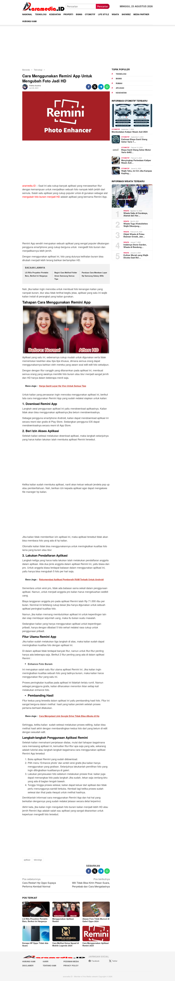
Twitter (114, 961)
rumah (119, 83)
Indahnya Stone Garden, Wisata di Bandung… (135, 245)
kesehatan (121, 92)
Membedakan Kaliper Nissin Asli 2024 (130, 131)
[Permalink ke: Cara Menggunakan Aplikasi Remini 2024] (96, 933)
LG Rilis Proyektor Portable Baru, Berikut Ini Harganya (35, 920)
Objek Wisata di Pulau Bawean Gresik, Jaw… (134, 235)
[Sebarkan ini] (88, 86)
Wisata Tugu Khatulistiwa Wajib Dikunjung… (135, 224)
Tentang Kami (49, 965)
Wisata (126, 211)
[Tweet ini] (94, 86)
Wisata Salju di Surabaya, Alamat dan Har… (135, 214)
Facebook (95, 961)
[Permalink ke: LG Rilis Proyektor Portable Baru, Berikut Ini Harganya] (36, 909)
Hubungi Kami (28, 961)
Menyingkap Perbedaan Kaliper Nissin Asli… (136, 161)
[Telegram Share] (101, 86)
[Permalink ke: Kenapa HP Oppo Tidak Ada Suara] (36, 933)
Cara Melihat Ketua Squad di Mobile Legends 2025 (65, 944)
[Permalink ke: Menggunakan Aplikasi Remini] (66, 909)
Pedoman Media (71, 961)
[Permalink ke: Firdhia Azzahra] (25, 86)
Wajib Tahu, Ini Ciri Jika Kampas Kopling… (136, 172)
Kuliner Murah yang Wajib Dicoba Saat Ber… (135, 256)
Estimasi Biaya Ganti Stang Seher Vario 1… (134, 140)
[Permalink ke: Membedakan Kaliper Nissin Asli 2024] (132, 115)
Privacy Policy (70, 965)
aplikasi (27, 859)
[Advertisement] (87, 45)
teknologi (38, 859)
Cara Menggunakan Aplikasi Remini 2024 (95, 944)
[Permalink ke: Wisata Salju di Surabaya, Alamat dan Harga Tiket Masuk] (132, 196)
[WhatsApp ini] (107, 86)
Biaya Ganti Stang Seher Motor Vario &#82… (136, 151)
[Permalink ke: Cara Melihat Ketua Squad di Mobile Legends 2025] (66, 933)
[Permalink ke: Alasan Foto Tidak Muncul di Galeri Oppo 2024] (96, 909)
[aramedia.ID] (43, 6)
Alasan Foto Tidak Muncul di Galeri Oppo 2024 (95, 920)
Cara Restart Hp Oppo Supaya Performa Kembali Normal (39, 882)
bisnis (119, 78)
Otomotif (116, 129)
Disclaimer (27, 965)
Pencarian (102, 6)
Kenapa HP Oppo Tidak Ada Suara (35, 944)
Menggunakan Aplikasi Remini (63, 920)
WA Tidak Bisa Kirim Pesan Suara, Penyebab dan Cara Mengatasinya (91, 882)
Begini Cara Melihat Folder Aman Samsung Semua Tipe (65, 275)
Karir (45, 961)
